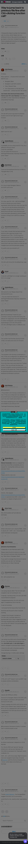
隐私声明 (20, 421)
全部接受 (14, 427)
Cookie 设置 (14, 430)
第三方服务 (7, 423)
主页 (7, 2)
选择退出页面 (21, 423)
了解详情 (20, 417)
